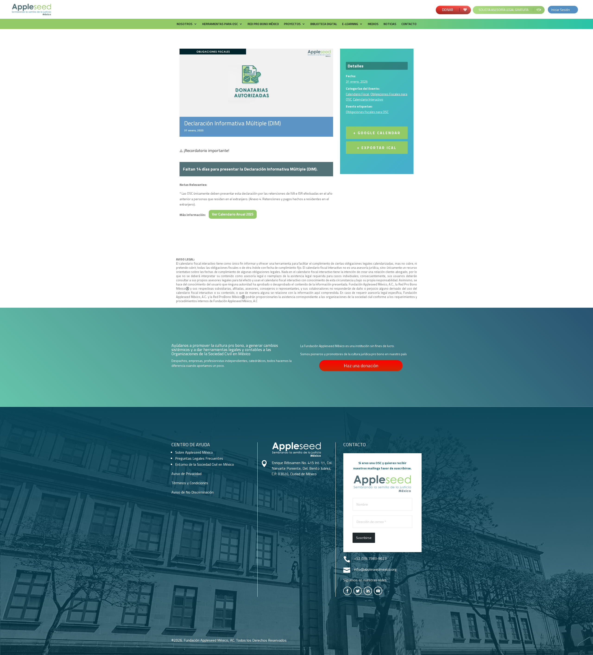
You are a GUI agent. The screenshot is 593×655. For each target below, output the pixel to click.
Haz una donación (361, 365)
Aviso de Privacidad (186, 473)
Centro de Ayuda (190, 444)
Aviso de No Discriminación (192, 492)
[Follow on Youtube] (378, 591)
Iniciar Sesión (560, 9)
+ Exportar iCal (377, 147)
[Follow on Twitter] (357, 591)
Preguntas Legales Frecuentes (199, 458)
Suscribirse (364, 537)
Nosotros (184, 24)
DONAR (448, 9)
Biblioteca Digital (323, 24)
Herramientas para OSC (220, 24)
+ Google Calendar (377, 133)
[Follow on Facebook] (347, 591)
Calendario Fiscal (357, 94)
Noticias (390, 24)
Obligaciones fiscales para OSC (367, 111)
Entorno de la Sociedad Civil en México (204, 464)
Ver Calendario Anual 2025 (232, 214)
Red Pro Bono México (263, 24)
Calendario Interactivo (368, 99)
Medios (373, 24)
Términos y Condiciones (189, 483)
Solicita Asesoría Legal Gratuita (503, 9)
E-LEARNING (350, 24)
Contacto (408, 24)
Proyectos (292, 24)
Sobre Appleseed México (194, 452)
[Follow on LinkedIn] (368, 591)
